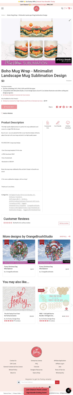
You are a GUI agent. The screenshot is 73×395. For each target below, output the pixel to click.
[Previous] (4, 41)
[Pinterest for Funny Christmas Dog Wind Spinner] (20, 260)
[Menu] (10, 8)
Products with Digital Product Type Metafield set (24, 207)
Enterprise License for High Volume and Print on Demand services (23, 101)
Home (3, 15)
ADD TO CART (28, 260)
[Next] (68, 41)
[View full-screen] (70, 20)
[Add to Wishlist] (34, 240)
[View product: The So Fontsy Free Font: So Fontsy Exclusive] (19, 299)
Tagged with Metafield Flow (31, 210)
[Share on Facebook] (57, 106)
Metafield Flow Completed (17, 205)
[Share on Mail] (71, 106)
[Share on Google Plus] (67, 106)
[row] (36, 258)
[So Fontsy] (36, 9)
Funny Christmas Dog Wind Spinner (10, 267)
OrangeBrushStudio (33, 205)
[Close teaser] (50, 387)
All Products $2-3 (14, 199)
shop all (63, 236)
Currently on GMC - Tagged (17, 203)
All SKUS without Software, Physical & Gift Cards (24, 201)
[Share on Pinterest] (64, 106)
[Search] (62, 8)
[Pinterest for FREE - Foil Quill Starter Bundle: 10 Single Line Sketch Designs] (55, 307)
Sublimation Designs (15, 210)
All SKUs (24, 199)
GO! (57, 382)
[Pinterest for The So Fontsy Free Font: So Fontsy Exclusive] (20, 307)
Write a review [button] (64, 223)
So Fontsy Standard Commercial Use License (16, 95)
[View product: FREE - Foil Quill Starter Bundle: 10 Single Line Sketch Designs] (54, 299)
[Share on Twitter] (60, 106)
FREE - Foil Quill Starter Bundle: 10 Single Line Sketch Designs (46, 315)
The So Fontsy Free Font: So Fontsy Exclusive (12, 314)
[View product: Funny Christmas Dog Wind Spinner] (19, 252)
